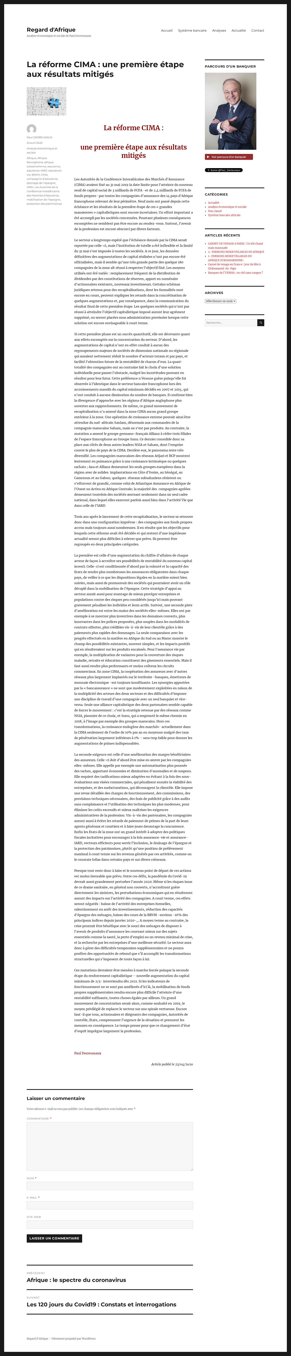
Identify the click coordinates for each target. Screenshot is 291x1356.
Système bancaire (192, 30)
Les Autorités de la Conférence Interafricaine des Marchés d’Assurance (43, 191)
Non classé (215, 211)
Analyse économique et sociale (227, 207)
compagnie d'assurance (42, 178)
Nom (32, 1178)
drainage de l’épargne (41, 183)
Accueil (167, 30)
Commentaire (39, 1118)
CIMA (44, 174)
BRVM (36, 174)
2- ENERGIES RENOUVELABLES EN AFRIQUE (236, 252)
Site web (34, 1217)
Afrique (31, 158)
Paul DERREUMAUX (39, 137)
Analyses (219, 30)
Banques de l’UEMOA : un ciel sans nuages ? (235, 272)
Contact (257, 30)
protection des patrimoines (44, 203)
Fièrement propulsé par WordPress (74, 1338)
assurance (53, 166)
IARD (30, 187)
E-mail (33, 1197)
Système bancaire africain (224, 215)
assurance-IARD (37, 170)
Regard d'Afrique (51, 29)
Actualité (239, 30)
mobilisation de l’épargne (43, 199)
